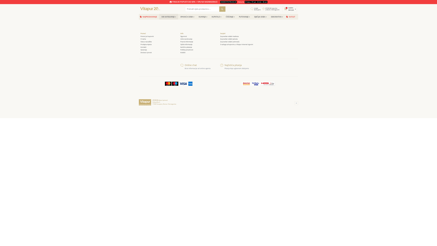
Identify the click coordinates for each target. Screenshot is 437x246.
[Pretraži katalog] (222, 9)
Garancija (144, 50)
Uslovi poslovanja (186, 39)
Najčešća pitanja (233, 65)
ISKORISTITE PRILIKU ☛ (228, 2)
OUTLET (292, 17)
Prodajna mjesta (146, 44)
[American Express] (190, 84)
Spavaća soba (186, 17)
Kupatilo (216, 17)
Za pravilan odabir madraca (229, 36)
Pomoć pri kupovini (147, 36)
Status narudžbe (146, 42)
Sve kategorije (168, 17)
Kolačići (183, 52)
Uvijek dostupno (257, 9)
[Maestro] (175, 84)
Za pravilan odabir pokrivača (229, 42)
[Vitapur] (151, 9)
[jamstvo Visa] (256, 84)
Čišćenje (229, 17)
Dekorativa (276, 17)
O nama (143, 39)
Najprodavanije (150, 17)
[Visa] (183, 84)
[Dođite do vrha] (296, 103)
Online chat (191, 65)
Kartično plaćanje (186, 47)
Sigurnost (183, 36)
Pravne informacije (186, 42)
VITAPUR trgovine (272, 9)
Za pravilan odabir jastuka (229, 39)
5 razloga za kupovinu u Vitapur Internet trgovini (236, 44)
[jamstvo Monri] (267, 84)
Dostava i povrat (146, 52)
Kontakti (143, 47)
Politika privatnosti (186, 50)
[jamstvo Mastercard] (247, 84)
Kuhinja (202, 17)
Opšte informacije (186, 44)
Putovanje (243, 17)
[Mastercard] (168, 84)
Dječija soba (259, 17)
